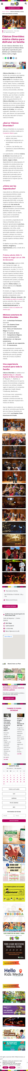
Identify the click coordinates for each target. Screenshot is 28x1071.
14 (17, 777)
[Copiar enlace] (16, 58)
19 (10, 779)
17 (4, 779)
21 (17, 779)
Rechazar (12, 1067)
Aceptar (5, 1067)
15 (20, 777)
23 (24, 779)
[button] (2, 4)
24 (4, 781)
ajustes (18, 1064)
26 (10, 781)
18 (7, 779)
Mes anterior (10, 768)
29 (20, 781)
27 (14, 781)
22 (20, 779)
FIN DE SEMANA (14, 803)
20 (14, 779)
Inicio (3, 11)
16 (24, 777)
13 (14, 777)
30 (24, 781)
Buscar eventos (14, 820)
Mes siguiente (18, 768)
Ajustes (19, 1067)
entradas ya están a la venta (13, 299)
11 (7, 777)
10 (4, 777)
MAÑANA (14, 798)
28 (17, 781)
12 (10, 777)
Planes (7, 11)
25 (7, 781)
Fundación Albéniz (8, 133)
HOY (14, 794)
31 (4, 784)
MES (14, 807)
